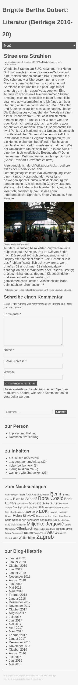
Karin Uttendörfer (15, 519)
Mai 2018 (15, 587)
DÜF (41, 507)
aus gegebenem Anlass (25, 461)
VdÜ (50, 532)
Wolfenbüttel (27, 537)
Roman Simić (64, 528)
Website (9, 372)
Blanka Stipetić (25, 499)
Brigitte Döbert (48, 62)
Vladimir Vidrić (11, 538)
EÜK (46, 290)
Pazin (52, 529)
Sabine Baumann (13, 533)
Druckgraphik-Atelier (24, 507)
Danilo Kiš (35, 503)
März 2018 (16, 591)
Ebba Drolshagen (53, 507)
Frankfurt (52, 512)
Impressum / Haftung (23, 433)
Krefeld (53, 520)
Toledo (37, 533)
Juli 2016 (15, 657)
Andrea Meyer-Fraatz (15, 495)
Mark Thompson (18, 525)
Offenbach (24, 528)
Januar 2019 (17, 573)
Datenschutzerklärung (23, 437)
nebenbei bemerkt (21, 465)
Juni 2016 (15, 660)
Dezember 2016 (19, 642)
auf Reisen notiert (23, 290)
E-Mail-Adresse (15, 361)
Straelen (67, 290)
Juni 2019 (15, 569)
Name (9, 350)
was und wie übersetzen (25, 472)
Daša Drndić (50, 503)
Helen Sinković (56, 290)
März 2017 (16, 631)
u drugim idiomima (21, 469)
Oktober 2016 (18, 649)
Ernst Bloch (31, 511)
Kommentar (12, 314)
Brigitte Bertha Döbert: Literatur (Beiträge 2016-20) (37, 22)
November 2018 (19, 576)
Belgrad (45, 495)
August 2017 (17, 613)
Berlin (56, 493)
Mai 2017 (15, 624)
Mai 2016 (15, 664)
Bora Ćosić (50, 498)
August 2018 (17, 580)
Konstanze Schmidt (38, 519)
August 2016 (17, 653)
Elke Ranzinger (17, 512)
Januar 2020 (17, 562)
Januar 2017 (17, 638)
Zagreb (45, 537)
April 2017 (16, 627)
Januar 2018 (17, 598)
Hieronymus (41, 516)
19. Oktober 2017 (28, 62)
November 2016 (19, 646)
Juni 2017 (15, 620)
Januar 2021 (17, 558)
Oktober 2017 (18, 609)
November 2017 (19, 605)
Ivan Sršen (53, 516)
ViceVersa (60, 532)
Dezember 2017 (19, 602)
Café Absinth (22, 503)
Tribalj (43, 533)
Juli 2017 (15, 616)
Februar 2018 (18, 594)
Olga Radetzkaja (41, 529)
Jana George (65, 516)
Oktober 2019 (18, 565)
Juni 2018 (15, 584)
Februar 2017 (18, 635)
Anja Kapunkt (34, 494)
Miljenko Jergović (45, 523)
